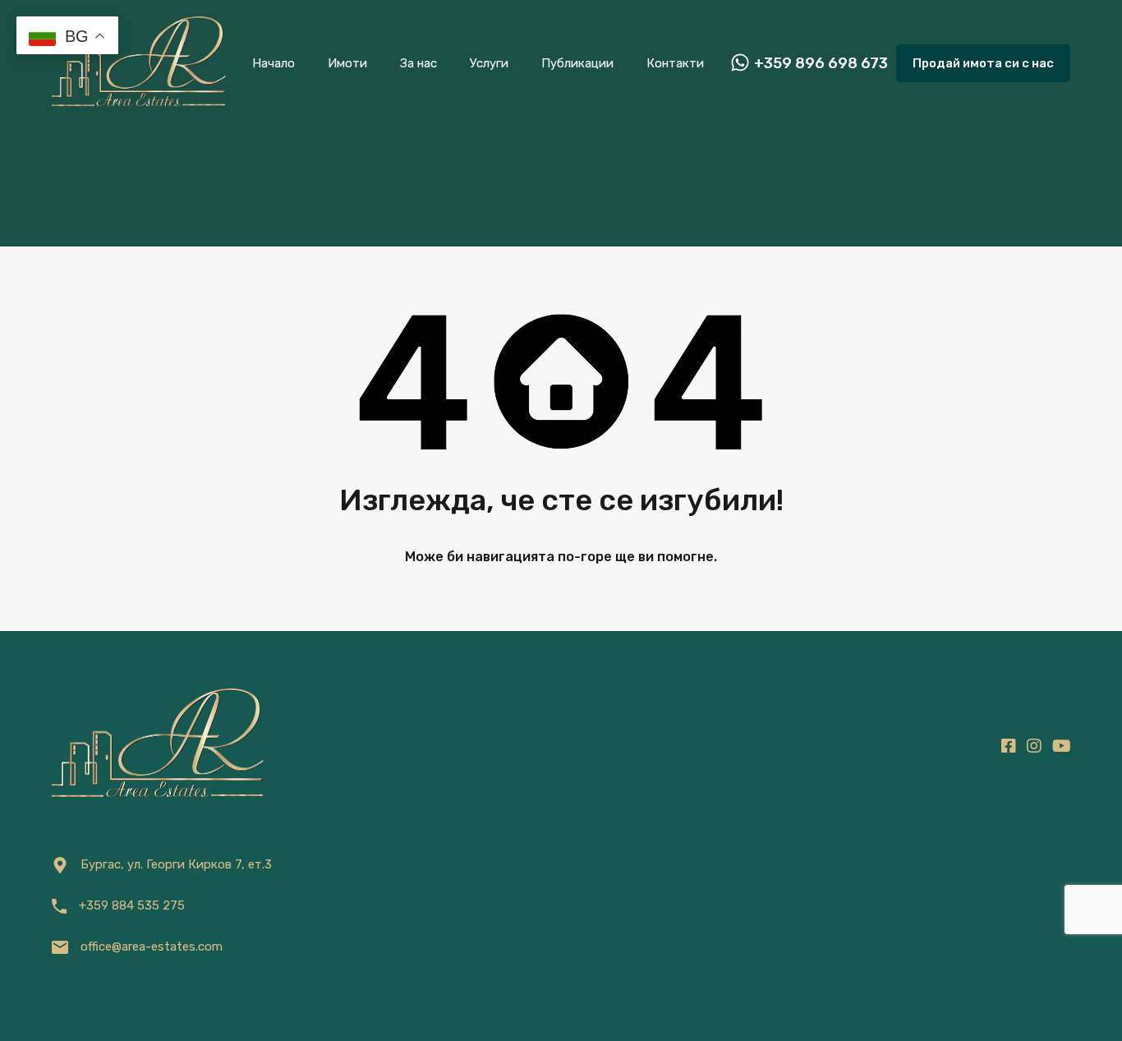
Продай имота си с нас (983, 63)
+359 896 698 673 (821, 63)
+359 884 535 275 (132, 905)
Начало (273, 63)
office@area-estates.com (151, 946)
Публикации (577, 63)
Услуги (489, 63)
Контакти (675, 63)
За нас (418, 63)
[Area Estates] (139, 103)
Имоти (347, 63)
